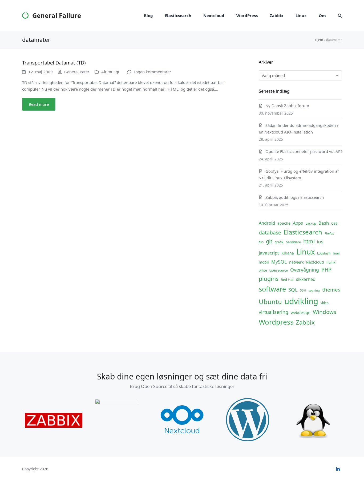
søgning (314, 290)
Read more (39, 104)
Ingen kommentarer (152, 71)
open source (278, 270)
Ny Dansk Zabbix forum (287, 105)
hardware (293, 242)
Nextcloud (315, 262)
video (325, 303)
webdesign (300, 312)
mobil (264, 262)
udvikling (301, 301)
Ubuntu (270, 301)
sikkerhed (306, 279)
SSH (303, 290)
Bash (323, 223)
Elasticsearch (303, 232)
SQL (293, 289)
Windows (324, 312)
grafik (279, 242)
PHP (326, 269)
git (269, 241)
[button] (340, 15)
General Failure (56, 15)
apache (283, 223)
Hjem (319, 40)
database (270, 232)
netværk (296, 262)
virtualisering (273, 312)
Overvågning (304, 269)
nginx (330, 262)
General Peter (76, 71)
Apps (298, 223)
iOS (320, 241)
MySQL (279, 261)
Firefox (329, 233)
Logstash (323, 253)
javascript (269, 253)
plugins (268, 278)
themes (331, 289)
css (334, 223)
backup (310, 223)
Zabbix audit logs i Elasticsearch (294, 197)
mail (336, 253)
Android (267, 223)
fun (261, 242)
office (263, 270)
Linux (305, 252)
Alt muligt (110, 71)
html (309, 241)
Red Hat (287, 279)
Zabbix (305, 322)
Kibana (287, 253)
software (272, 288)
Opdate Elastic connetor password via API (303, 151)
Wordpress (276, 322)
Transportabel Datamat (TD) (54, 62)
